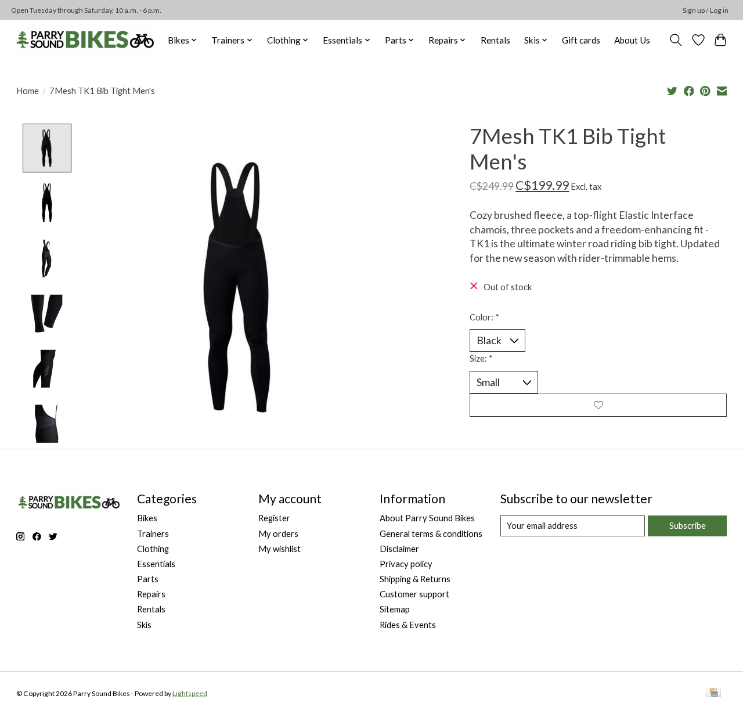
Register (274, 518)
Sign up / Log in (705, 10)
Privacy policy (406, 564)
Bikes (147, 518)
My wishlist (279, 549)
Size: (481, 358)
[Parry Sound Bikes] (85, 40)
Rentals (495, 40)
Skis (144, 625)
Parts (147, 579)
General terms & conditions (431, 534)
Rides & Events (408, 625)
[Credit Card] (713, 693)
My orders (278, 534)
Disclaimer (399, 549)
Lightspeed (189, 693)
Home (27, 91)
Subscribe (687, 526)
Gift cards (581, 40)
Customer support (414, 594)
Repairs (151, 594)
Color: (484, 317)
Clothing (153, 549)
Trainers (153, 534)
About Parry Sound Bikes (427, 518)
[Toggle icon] (675, 40)
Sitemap (395, 609)
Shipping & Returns (415, 579)
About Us (632, 40)
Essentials (156, 564)
